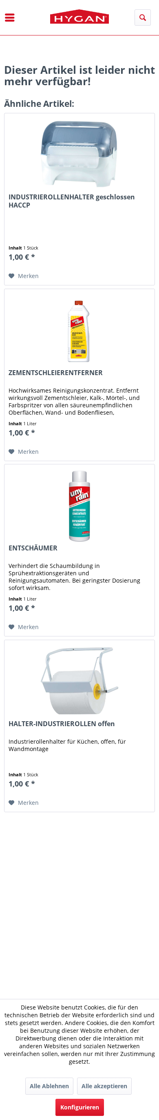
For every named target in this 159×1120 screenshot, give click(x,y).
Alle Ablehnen (49, 1086)
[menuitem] (10, 17)
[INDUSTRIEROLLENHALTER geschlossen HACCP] (79, 154)
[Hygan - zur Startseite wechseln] (79, 16)
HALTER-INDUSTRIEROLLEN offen (62, 724)
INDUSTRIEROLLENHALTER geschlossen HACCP (72, 201)
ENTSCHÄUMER (33, 548)
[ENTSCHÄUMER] (79, 505)
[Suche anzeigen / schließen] (143, 17)
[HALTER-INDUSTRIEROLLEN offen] (79, 681)
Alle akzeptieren (104, 1086)
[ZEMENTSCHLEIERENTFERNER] (79, 330)
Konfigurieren (79, 1107)
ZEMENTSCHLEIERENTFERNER (56, 373)
